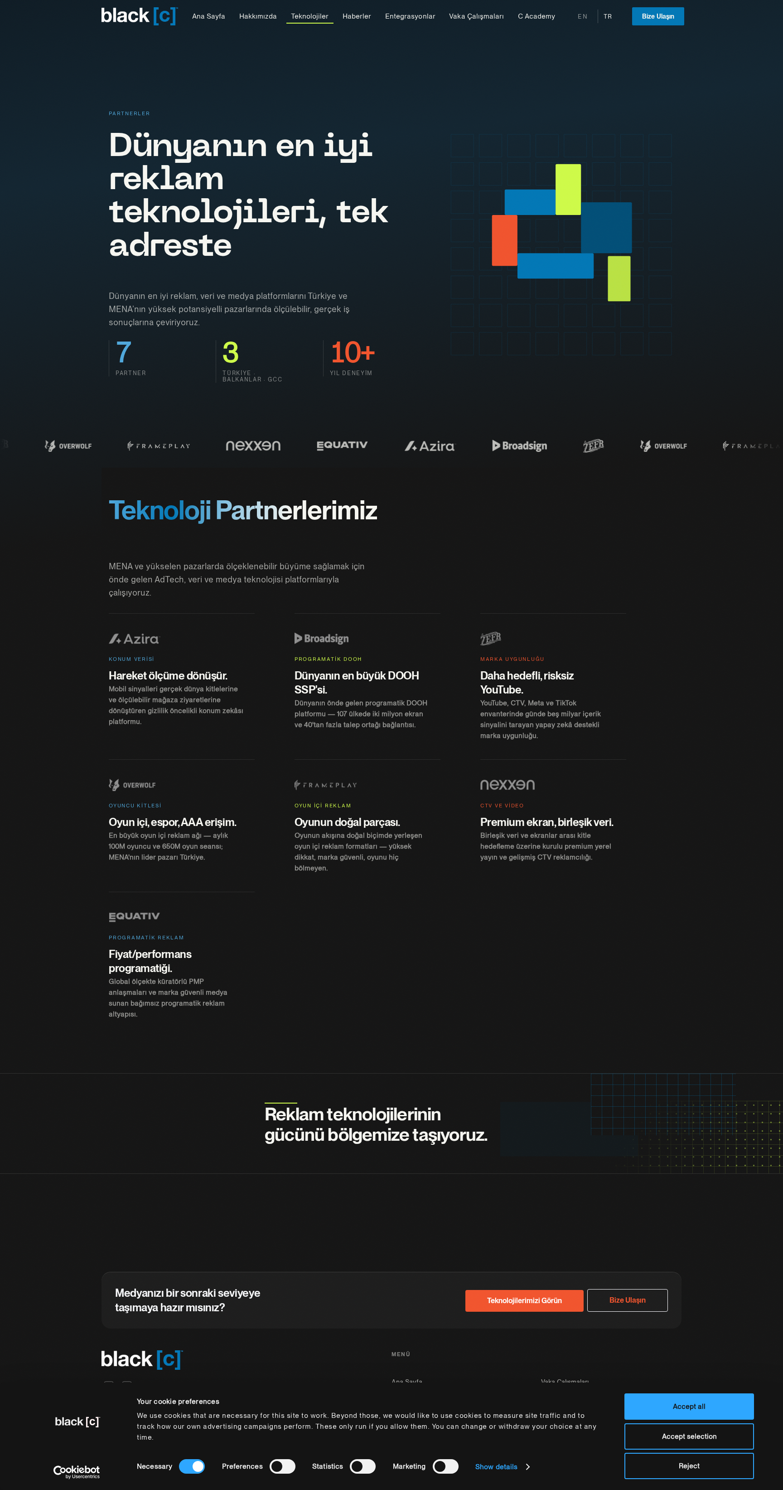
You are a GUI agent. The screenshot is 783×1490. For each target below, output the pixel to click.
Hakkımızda (258, 16)
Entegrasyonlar (410, 16)
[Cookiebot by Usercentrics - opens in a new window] (76, 1472)
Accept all (689, 1406)
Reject (689, 1466)
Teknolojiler (310, 16)
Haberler (357, 16)
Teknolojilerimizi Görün (524, 1300)
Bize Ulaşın (658, 16)
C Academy (536, 16)
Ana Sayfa (208, 16)
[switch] (282, 1466)
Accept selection (689, 1436)
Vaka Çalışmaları (476, 16)
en (582, 16)
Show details (496, 1467)
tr (608, 16)
